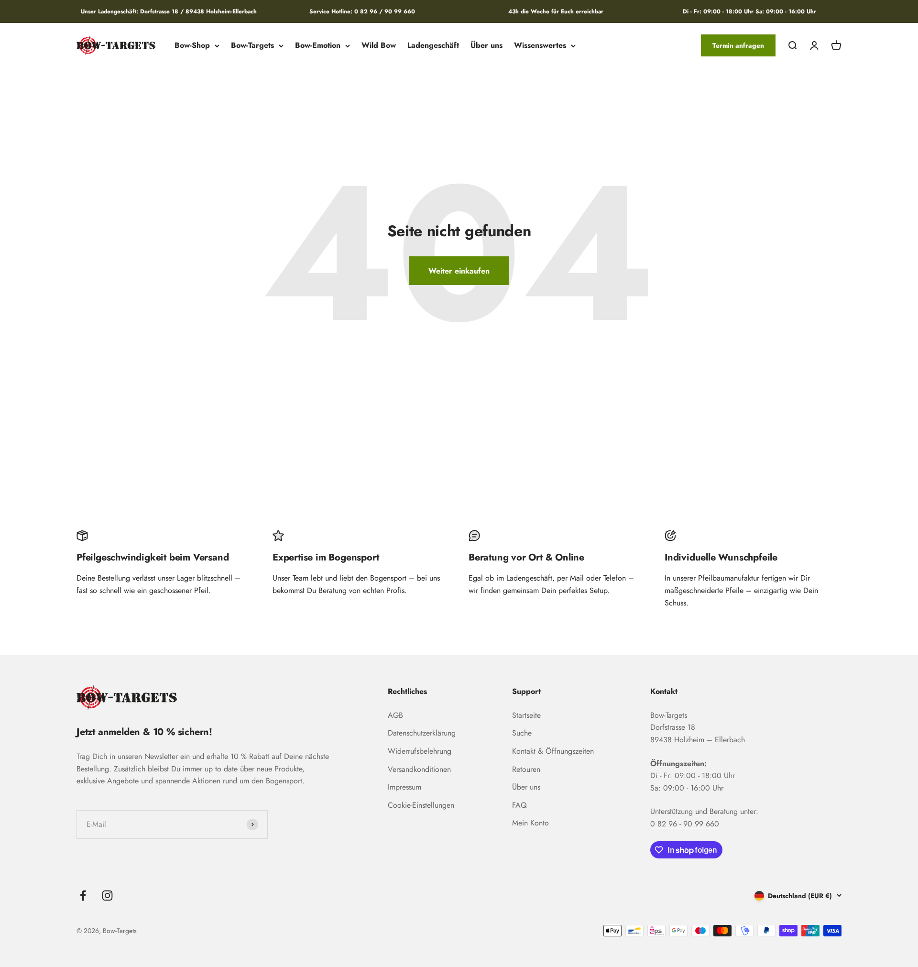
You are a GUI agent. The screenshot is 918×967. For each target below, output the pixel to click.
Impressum (404, 786)
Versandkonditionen (419, 769)
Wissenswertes (540, 45)
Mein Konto (530, 822)
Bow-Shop (192, 45)
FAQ (519, 805)
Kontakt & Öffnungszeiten (553, 751)
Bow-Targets (252, 45)
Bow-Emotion (317, 45)
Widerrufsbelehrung (419, 751)
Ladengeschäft (433, 45)
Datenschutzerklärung (422, 732)
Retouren (526, 769)
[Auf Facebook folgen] (82, 895)
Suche (522, 732)
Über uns (486, 45)
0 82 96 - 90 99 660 (684, 823)
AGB (395, 715)
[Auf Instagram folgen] (107, 895)
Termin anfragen (738, 45)
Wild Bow (378, 45)
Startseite (526, 715)
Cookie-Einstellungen (421, 805)
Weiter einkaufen (459, 270)
